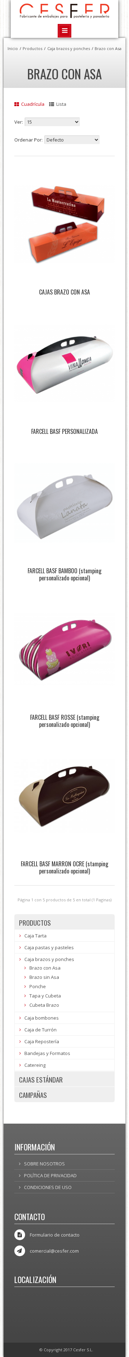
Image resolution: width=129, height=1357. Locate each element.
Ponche (37, 986)
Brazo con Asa (108, 48)
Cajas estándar (41, 1079)
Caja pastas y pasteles (49, 947)
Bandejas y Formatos (47, 1053)
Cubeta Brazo (44, 1005)
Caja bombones (41, 1018)
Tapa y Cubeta (45, 995)
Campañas (33, 1095)
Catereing (35, 1065)
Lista (60, 104)
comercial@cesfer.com (54, 1251)
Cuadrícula (32, 104)
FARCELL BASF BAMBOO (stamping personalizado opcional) (64, 574)
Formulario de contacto (55, 1235)
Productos (32, 48)
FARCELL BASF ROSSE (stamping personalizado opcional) (64, 721)
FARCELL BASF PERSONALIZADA (64, 431)
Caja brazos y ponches (68, 48)
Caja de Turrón (40, 1029)
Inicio (13, 48)
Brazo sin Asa (44, 977)
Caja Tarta (35, 935)
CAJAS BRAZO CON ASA (64, 292)
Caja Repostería (41, 1041)
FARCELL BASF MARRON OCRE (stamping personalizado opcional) (64, 867)
